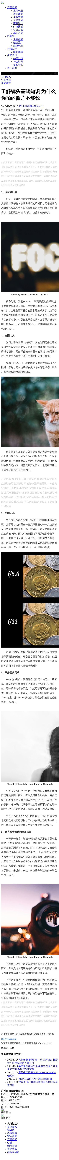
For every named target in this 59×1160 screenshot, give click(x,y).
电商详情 (18, 52)
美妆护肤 (18, 17)
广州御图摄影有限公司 (31, 106)
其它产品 (18, 33)
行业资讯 (18, 61)
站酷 (9, 1142)
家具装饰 (18, 23)
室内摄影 (12, 1136)
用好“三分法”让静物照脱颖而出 (35, 1079)
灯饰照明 (18, 26)
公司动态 (18, 58)
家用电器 (18, 10)
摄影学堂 (18, 65)
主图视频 (18, 39)
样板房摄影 (13, 1152)
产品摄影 (12, 1139)
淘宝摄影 (12, 1146)
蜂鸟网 (11, 1130)
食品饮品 (18, 20)
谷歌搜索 (12, 1133)
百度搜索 (12, 1126)
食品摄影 (12, 1149)
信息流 (17, 42)
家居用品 (18, 14)
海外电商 (18, 45)
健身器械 (18, 30)
